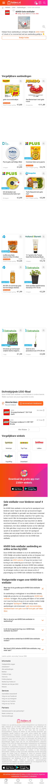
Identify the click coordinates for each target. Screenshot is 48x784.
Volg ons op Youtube (8, 701)
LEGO (13, 7)
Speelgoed (17, 604)
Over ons (4, 677)
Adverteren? (5, 667)
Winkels (7, 7)
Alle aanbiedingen (7, 669)
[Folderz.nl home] (14, 3)
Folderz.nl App (6, 674)
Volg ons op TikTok (8, 703)
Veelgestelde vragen (8, 664)
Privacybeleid (24, 776)
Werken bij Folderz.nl (8, 682)
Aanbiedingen (21, 7)
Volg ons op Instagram (9, 698)
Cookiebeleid (33, 776)
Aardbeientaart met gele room (15, 609)
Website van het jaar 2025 (10, 684)
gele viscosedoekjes (33, 606)
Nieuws (4, 687)
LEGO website (18, 560)
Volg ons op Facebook (9, 696)
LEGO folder (40, 32)
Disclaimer (34, 774)
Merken (4, 672)
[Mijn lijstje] (40, 3)
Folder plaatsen (7, 679)
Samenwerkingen (7, 716)
